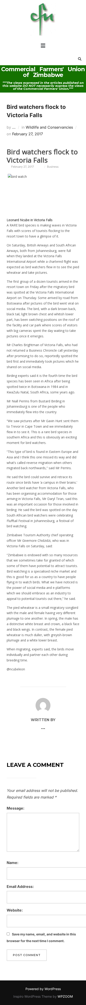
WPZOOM (65, 996)
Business (52, 166)
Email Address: (20, 886)
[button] (43, 45)
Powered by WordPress (43, 989)
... (14, 127)
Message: (15, 808)
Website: (15, 910)
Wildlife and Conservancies (49, 127)
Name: (12, 862)
